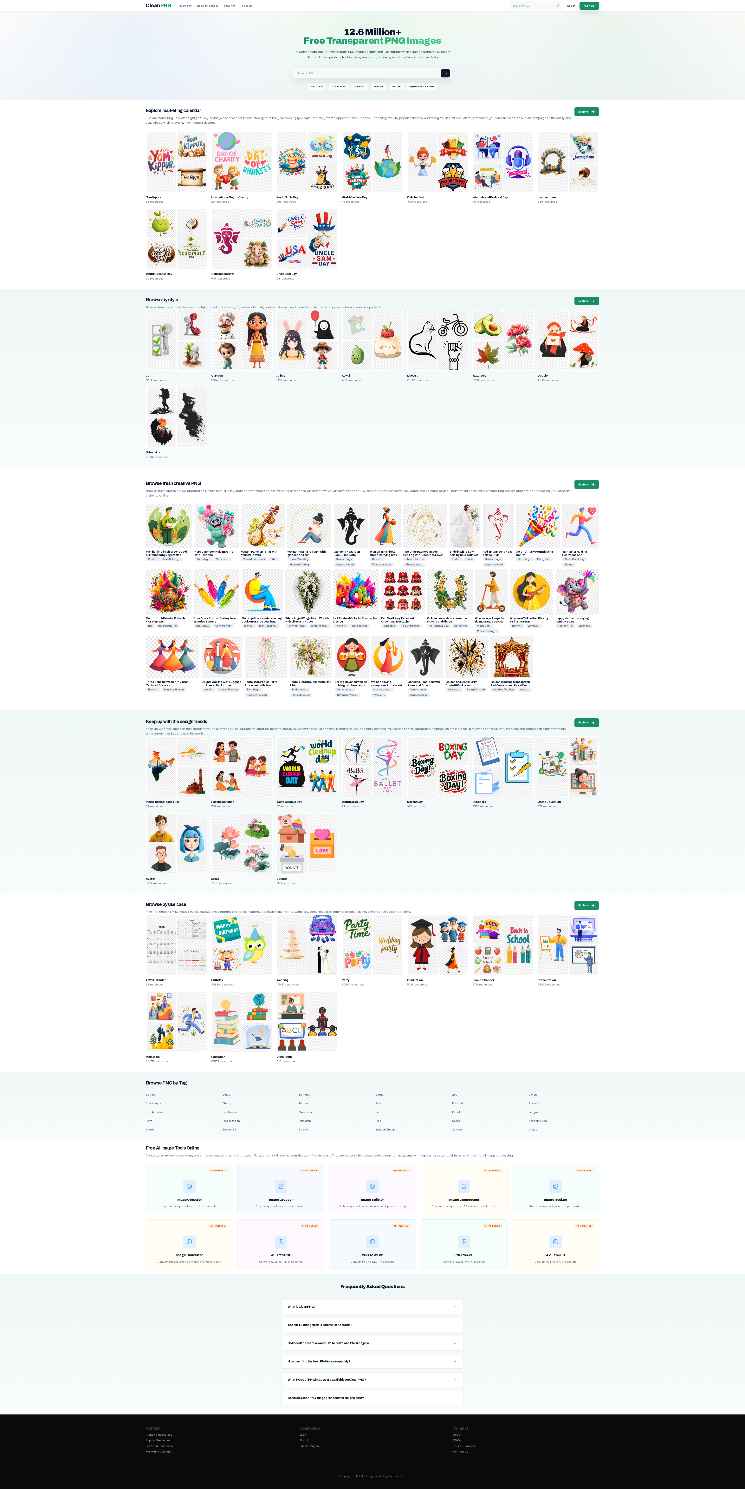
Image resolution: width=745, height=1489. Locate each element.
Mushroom (306, 1112)
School (456, 1121)
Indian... (524, 689)
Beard (226, 1094)
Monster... (222, 559)
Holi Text (341, 625)
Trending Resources (159, 1434)
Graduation (415, 980)
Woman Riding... (487, 631)
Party (345, 980)
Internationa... (382, 689)
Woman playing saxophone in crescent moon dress (386, 685)
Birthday (217, 980)
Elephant (584, 625)
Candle (533, 1094)
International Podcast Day (490, 197)
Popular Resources (158, 1440)
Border (380, 1094)
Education (218, 1056)
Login (303, 1434)
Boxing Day (414, 801)
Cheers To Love (414, 559)
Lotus (215, 878)
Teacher (229, 5)
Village (533, 1129)
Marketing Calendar (158, 1451)
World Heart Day (575, 559)
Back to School (207, 5)
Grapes (533, 1103)
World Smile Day (287, 197)
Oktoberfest (415, 197)
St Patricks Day (439, 625)
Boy (454, 1094)
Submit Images (309, 1446)
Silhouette (153, 452)
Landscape (230, 1112)
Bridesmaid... (300, 689)
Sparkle (304, 1129)
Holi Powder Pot (167, 625)
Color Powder (223, 625)
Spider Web (339, 86)
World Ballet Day (353, 801)
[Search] (558, 6)
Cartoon (217, 375)
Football (246, 5)
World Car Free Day (354, 197)
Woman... (533, 625)
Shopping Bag (538, 1121)
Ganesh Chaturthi (223, 273)
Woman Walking (382, 564)
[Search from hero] (445, 73)
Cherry (227, 1103)
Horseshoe (460, 625)
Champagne (153, 1103)
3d (147, 375)
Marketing (152, 1056)
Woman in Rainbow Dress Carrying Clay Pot (383, 555)
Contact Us (460, 1451)
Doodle (542, 375)
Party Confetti (476, 689)
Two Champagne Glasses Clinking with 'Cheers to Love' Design (423, 555)
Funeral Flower (296, 625)
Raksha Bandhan (222, 801)
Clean (158, 5)
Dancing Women (174, 689)
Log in (571, 5)
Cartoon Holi (565, 625)
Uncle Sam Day (286, 273)
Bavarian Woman (347, 695)
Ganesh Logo (344, 559)
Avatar (150, 878)
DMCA (457, 1440)
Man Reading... (268, 625)
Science (378, 86)
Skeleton (359, 86)
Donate (281, 878)
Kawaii (346, 375)
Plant (149, 1121)
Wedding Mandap (503, 689)
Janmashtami (547, 197)
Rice (378, 1121)
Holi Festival (359, 625)
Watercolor (480, 375)
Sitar (274, 559)
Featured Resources (159, 1446)
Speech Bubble (386, 1129)
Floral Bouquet (301, 695)
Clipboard (479, 801)
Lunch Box (317, 86)
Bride (469, 559)
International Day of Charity (229, 197)
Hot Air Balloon (155, 1112)
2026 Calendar (155, 980)
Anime (280, 375)
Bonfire (396, 86)
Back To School (483, 980)
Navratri (377, 559)
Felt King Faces (410, 625)
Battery (151, 1094)
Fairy (379, 1103)
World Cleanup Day (289, 801)
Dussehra (389, 625)
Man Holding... (171, 559)
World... (153, 559)
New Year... (454, 689)
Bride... (456, 559)
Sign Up (304, 1440)
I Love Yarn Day (299, 559)
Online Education (549, 801)
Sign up (589, 5)
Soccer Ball (230, 1129)
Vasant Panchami (254, 559)
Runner (569, 564)
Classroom (284, 1056)
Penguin (534, 1112)
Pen (378, 1112)
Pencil (456, 1112)
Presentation (547, 980)
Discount (305, 1103)
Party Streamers (257, 695)
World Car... (484, 625)
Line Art (412, 375)
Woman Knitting (299, 564)
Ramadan (305, 1121)
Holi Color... (203, 625)
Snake (150, 1129)
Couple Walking (228, 689)
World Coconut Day (159, 273)
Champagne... (414, 564)
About (457, 1434)
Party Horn (543, 559)
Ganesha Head (345, 564)
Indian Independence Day (162, 801)
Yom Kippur (153, 197)
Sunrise (457, 1129)
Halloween (185, 5)
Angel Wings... (319, 625)
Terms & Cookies (464, 1446)
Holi (150, 625)
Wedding (282, 980)
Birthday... (203, 559)
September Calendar (421, 86)
